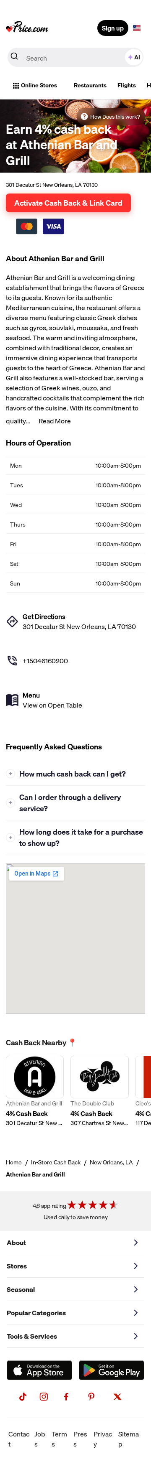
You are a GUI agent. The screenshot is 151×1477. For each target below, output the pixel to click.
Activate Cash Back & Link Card (68, 202)
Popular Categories (36, 1312)
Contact (18, 1439)
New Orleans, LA (111, 1162)
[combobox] (75, 57)
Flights (126, 85)
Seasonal (21, 1289)
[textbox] (137, 28)
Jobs (39, 1439)
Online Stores (39, 85)
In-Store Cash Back (56, 1162)
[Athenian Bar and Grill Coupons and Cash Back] (35, 1096)
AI (137, 57)
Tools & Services (32, 1336)
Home (14, 1162)
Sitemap (128, 1439)
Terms (59, 1439)
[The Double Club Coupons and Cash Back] (99, 1096)
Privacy (103, 1439)
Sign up (113, 28)
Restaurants (90, 85)
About (16, 1242)
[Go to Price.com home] (27, 28)
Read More (55, 420)
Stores (17, 1266)
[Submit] (14, 57)
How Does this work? (115, 116)
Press (80, 1439)
